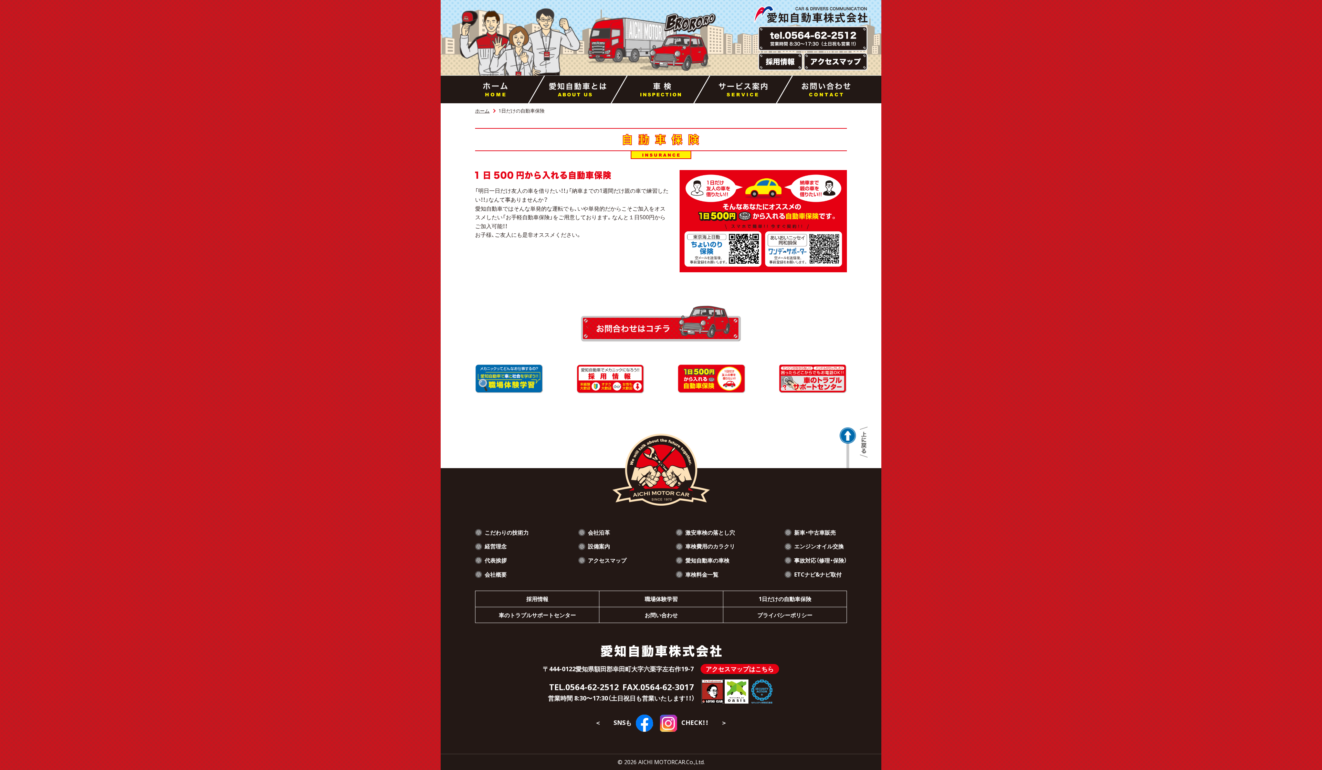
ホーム (482, 110)
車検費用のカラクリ (710, 546)
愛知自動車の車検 (707, 560)
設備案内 (599, 546)
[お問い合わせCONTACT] (826, 89)
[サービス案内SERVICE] (743, 89)
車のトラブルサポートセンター (537, 615)
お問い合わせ (661, 615)
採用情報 (537, 598)
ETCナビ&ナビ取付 (818, 574)
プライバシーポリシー (784, 615)
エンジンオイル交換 (819, 546)
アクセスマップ (607, 560)
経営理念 (496, 546)
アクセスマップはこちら (740, 668)
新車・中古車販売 (815, 532)
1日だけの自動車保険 (785, 598)
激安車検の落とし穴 (710, 532)
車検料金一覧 (701, 574)
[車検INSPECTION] (660, 89)
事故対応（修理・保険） (820, 560)
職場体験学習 (661, 598)
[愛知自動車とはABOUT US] (578, 89)
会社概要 (496, 574)
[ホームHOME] (495, 89)
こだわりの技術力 (507, 532)
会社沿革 (599, 532)
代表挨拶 (496, 560)
